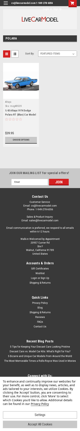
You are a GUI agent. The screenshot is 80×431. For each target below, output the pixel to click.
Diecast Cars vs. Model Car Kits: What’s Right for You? (40, 351)
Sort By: (29, 53)
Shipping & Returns (40, 282)
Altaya (8, 102)
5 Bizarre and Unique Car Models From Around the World (40, 356)
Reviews (40, 317)
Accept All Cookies (40, 424)
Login (46, 9)
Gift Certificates (40, 268)
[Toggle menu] (5, 5)
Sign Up (57, 9)
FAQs (40, 321)
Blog (40, 307)
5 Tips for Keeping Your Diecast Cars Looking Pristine (40, 346)
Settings (40, 415)
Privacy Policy (40, 303)
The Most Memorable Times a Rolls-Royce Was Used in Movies (40, 360)
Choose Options (21, 140)
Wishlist (40, 273)
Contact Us (40, 326)
